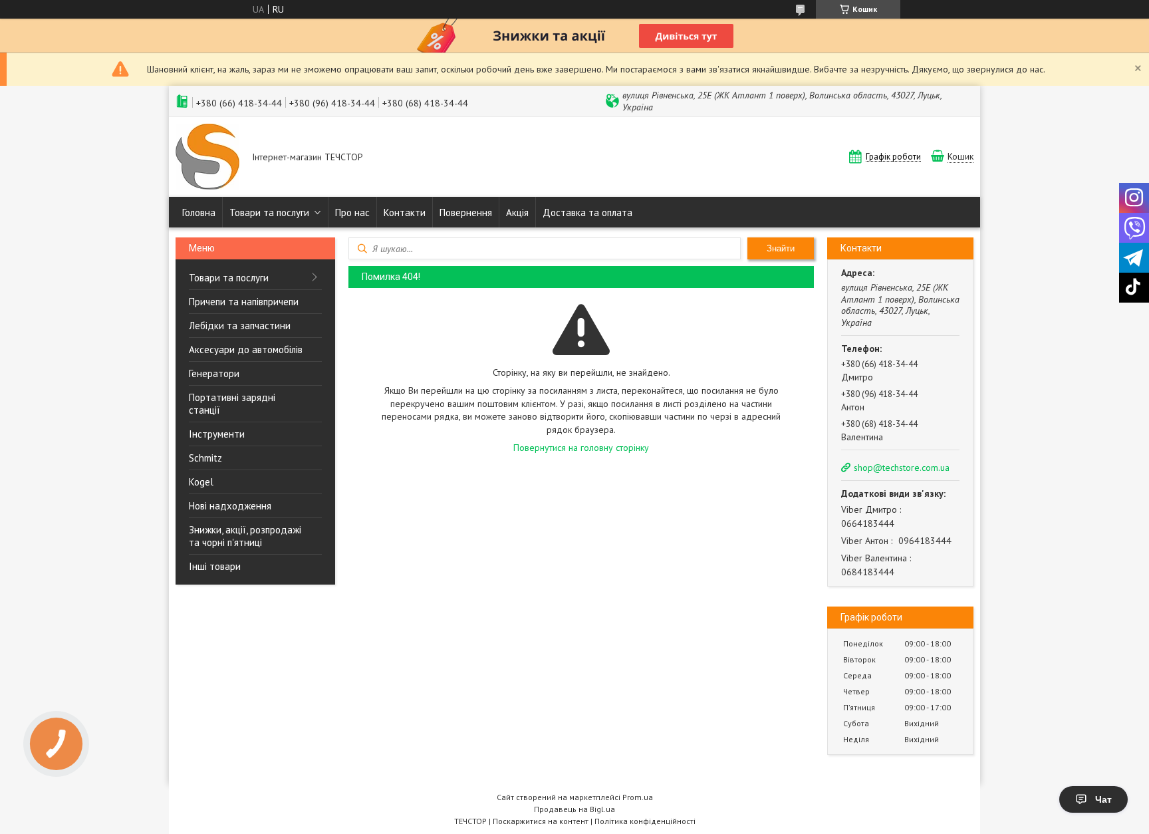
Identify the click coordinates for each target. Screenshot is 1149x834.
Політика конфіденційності (645, 821)
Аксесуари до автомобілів (246, 349)
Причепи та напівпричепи (244, 301)
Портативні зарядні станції (232, 403)
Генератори (214, 373)
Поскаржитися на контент (540, 821)
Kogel (201, 482)
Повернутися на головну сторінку (581, 448)
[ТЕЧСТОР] (207, 158)
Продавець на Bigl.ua (574, 809)
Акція (517, 212)
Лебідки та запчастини (240, 325)
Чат (1103, 799)
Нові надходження (230, 505)
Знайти (781, 248)
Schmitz (205, 458)
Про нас (352, 212)
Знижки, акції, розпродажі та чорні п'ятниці (245, 536)
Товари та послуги (269, 212)
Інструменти (217, 434)
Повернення (466, 212)
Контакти (405, 212)
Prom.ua (637, 797)
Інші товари (215, 566)
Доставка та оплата (587, 212)
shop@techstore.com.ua (902, 468)
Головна (198, 212)
